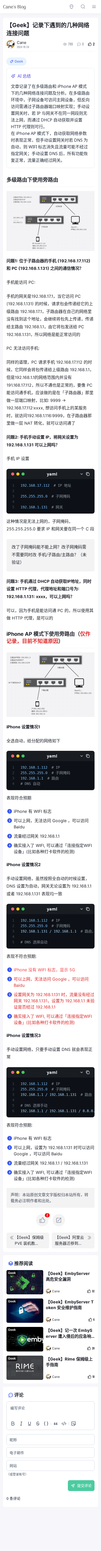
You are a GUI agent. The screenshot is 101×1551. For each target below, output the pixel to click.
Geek (12, 1273)
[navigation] (27, 1240)
